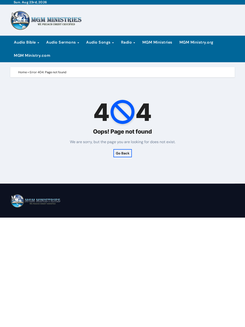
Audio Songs (98, 42)
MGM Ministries (157, 42)
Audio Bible (25, 42)
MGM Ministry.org (196, 42)
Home (22, 72)
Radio (127, 42)
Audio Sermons (61, 42)
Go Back (122, 153)
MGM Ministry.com (32, 55)
